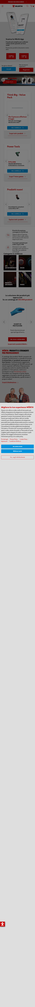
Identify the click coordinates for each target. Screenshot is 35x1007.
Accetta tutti (17, 446)
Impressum (4, 441)
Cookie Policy (23, 439)
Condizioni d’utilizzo (15, 441)
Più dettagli (4, 439)
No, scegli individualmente (17, 457)
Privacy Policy (14, 439)
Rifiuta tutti (17, 451)
